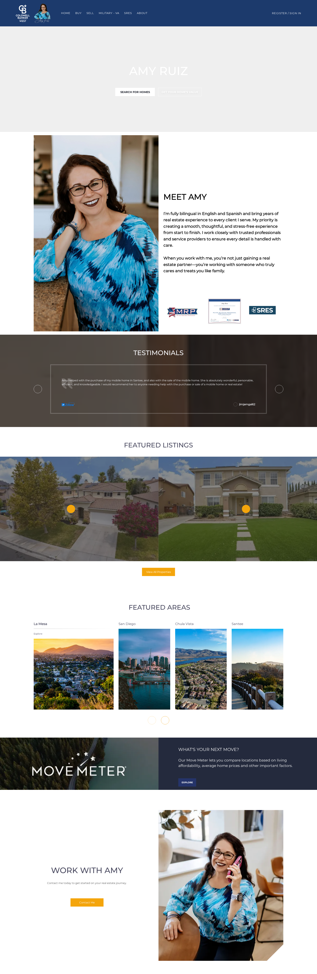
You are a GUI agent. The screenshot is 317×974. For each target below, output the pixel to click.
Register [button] (279, 13)
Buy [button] (78, 13)
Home (65, 13)
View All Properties (158, 572)
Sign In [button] (295, 13)
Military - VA (109, 13)
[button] (23, 13)
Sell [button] (90, 13)
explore (38, 633)
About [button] (142, 13)
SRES (128, 13)
